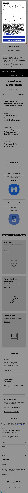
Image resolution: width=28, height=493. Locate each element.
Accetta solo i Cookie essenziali (14, 40)
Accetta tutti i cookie (14, 37)
